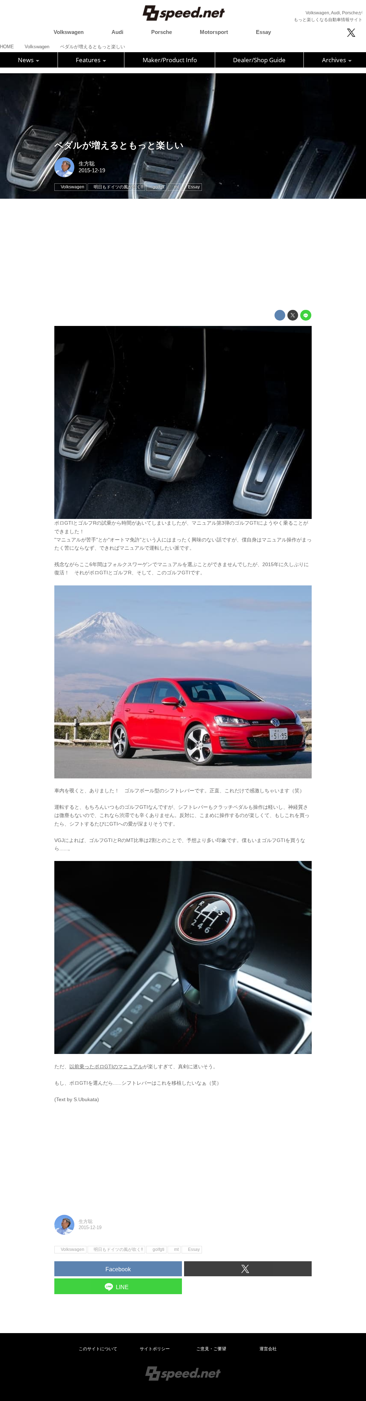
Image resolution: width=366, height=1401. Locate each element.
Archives (334, 60)
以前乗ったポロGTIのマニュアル (106, 1066)
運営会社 (268, 1348)
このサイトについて (98, 1348)
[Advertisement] (183, 254)
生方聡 (87, 164)
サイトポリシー (155, 1348)
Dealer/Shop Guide (259, 60)
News (26, 60)
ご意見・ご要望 (211, 1348)
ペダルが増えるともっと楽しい (119, 145)
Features (89, 60)
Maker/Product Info (170, 60)
